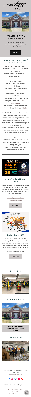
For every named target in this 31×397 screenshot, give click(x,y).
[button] (4, 5)
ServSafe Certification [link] (15, 394)
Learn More (15, 205)
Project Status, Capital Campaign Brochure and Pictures (15, 328)
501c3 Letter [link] (15, 391)
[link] (15, 6)
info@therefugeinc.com (15, 374)
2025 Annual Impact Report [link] (15, 389)
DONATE (15, 53)
